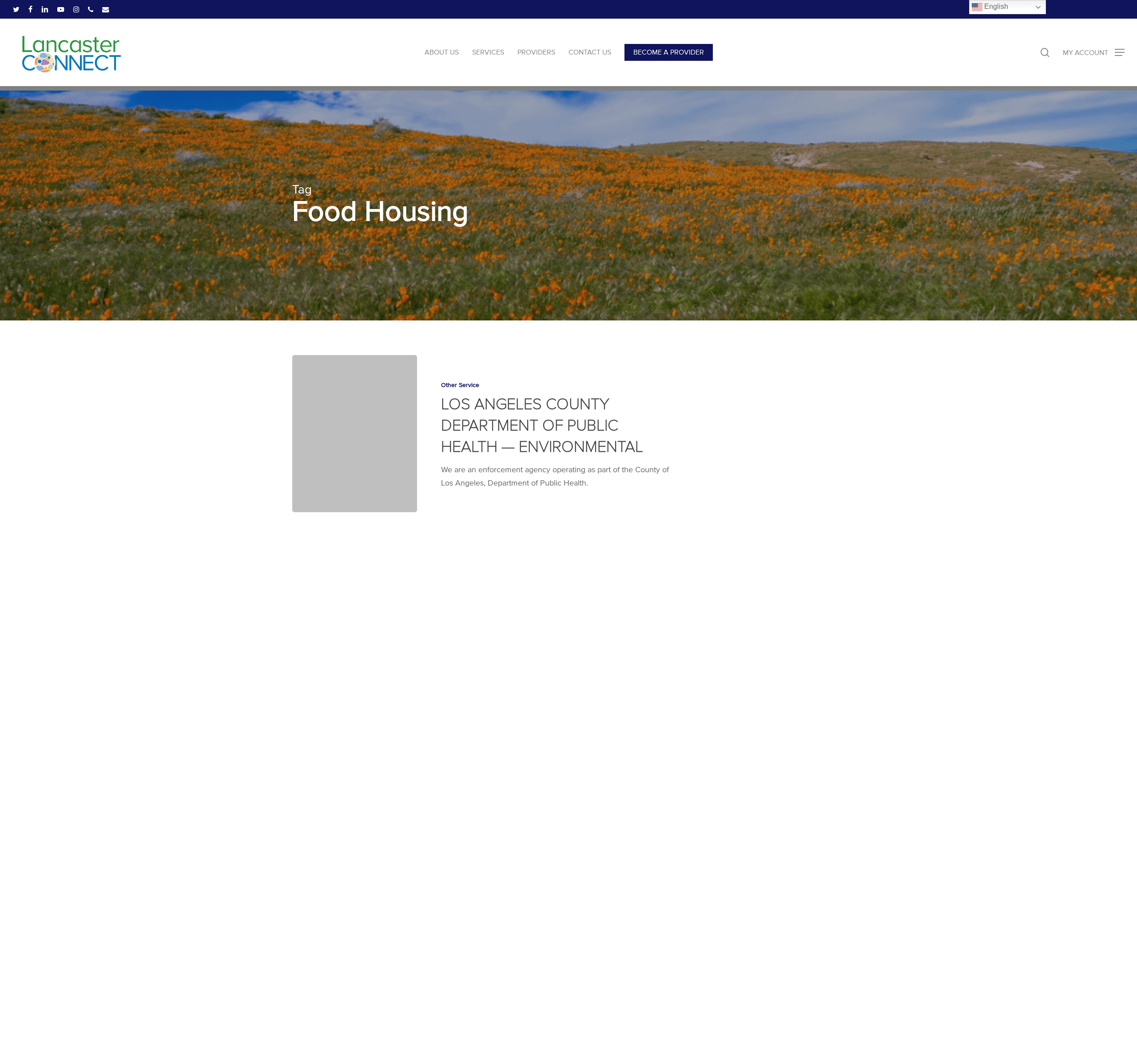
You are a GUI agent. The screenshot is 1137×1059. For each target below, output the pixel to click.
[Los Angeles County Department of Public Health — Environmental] (354, 433)
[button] (1094, 52)
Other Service (460, 385)
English (995, 6)
